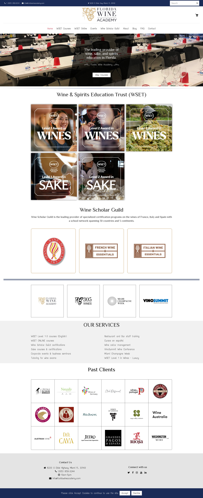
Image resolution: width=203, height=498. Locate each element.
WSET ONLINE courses (42, 340)
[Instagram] (137, 473)
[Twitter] (129, 473)
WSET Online (80, 28)
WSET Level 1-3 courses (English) (49, 336)
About (126, 28)
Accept (124, 493)
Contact (152, 28)
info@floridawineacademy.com (33, 3)
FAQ (142, 28)
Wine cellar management (117, 344)
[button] (199, 60)
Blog (135, 28)
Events (94, 28)
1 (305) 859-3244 (13, 3)
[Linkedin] (146, 473)
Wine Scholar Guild (110, 28)
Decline (136, 493)
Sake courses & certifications (46, 349)
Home (50, 28)
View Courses (101, 74)
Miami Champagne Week (117, 353)
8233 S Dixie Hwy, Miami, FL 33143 (102, 3)
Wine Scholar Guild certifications (48, 344)
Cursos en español (114, 340)
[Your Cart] (197, 14)
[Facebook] (133, 473)
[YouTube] (141, 473)
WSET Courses (64, 28)
